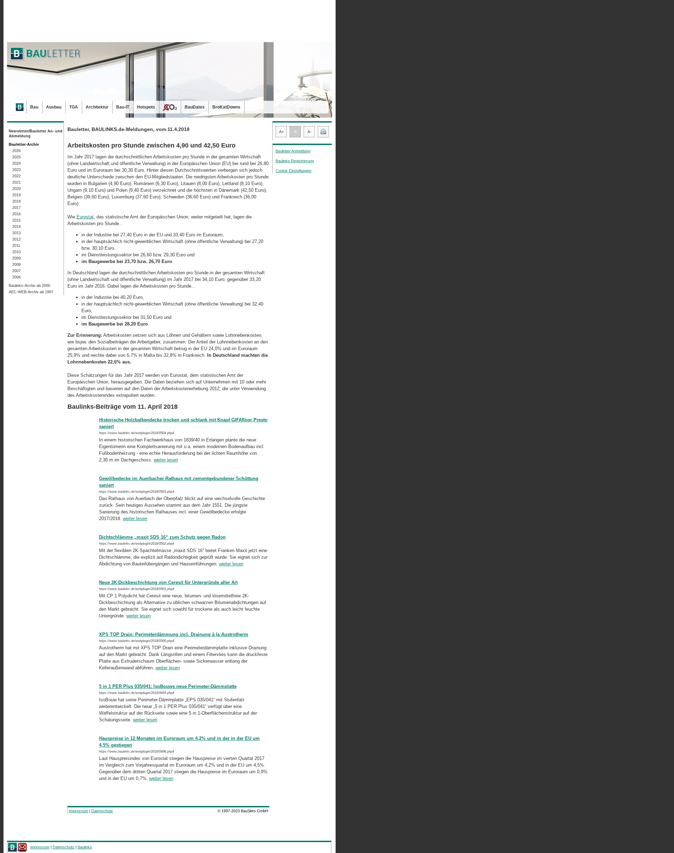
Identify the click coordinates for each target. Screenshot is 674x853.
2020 (16, 188)
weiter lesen (166, 459)
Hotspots (146, 107)
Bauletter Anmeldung (293, 151)
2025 (16, 157)
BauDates (195, 107)
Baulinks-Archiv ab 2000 (29, 285)
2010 (16, 252)
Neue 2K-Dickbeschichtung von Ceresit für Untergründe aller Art (168, 582)
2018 (16, 201)
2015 (16, 220)
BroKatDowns (226, 107)
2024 (16, 163)
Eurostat (85, 216)
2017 (16, 207)
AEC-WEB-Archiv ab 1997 (31, 292)
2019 (16, 195)
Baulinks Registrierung (295, 161)
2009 (16, 258)
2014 (16, 226)
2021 (16, 182)
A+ (281, 132)
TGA (73, 107)
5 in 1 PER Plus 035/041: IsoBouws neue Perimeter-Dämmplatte (168, 686)
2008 (16, 264)
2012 (16, 239)
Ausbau (53, 107)
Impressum (78, 811)
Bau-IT (122, 107)
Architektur (97, 107)
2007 (16, 271)
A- (309, 132)
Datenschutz (102, 811)
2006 (16, 277)
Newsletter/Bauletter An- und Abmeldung (35, 133)
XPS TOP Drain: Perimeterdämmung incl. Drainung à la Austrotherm (173, 634)
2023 (16, 170)
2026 (16, 151)
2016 (16, 214)
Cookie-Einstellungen (293, 171)
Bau (34, 107)
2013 (16, 233)
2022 (16, 176)
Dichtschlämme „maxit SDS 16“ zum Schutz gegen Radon (162, 537)
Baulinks (85, 847)
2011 (16, 245)
